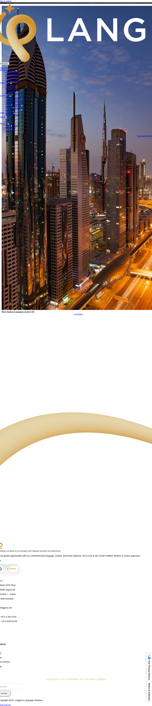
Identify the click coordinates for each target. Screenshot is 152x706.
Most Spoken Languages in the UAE (18, 312)
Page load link (5, 705)
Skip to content (5, 1)
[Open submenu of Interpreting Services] (16, 70)
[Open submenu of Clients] (6, 117)
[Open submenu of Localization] (10, 96)
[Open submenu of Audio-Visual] (11, 83)
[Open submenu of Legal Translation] (14, 113)
